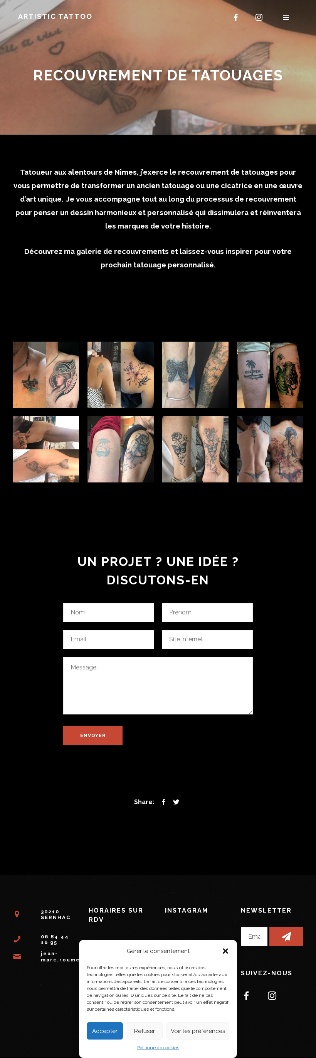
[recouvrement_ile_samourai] (120, 449)
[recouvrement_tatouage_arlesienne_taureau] (270, 375)
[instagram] (259, 17)
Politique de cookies (158, 1047)
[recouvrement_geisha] (270, 449)
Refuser (144, 1031)
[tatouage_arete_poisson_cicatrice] (46, 449)
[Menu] (286, 17)
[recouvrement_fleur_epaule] (120, 375)
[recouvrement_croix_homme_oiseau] (46, 375)
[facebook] (236, 17)
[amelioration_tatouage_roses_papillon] (195, 449)
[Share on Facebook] (164, 802)
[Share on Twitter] (176, 802)
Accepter (105, 1031)
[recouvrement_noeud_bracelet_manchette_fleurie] (195, 375)
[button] (225, 951)
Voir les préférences (198, 1031)
